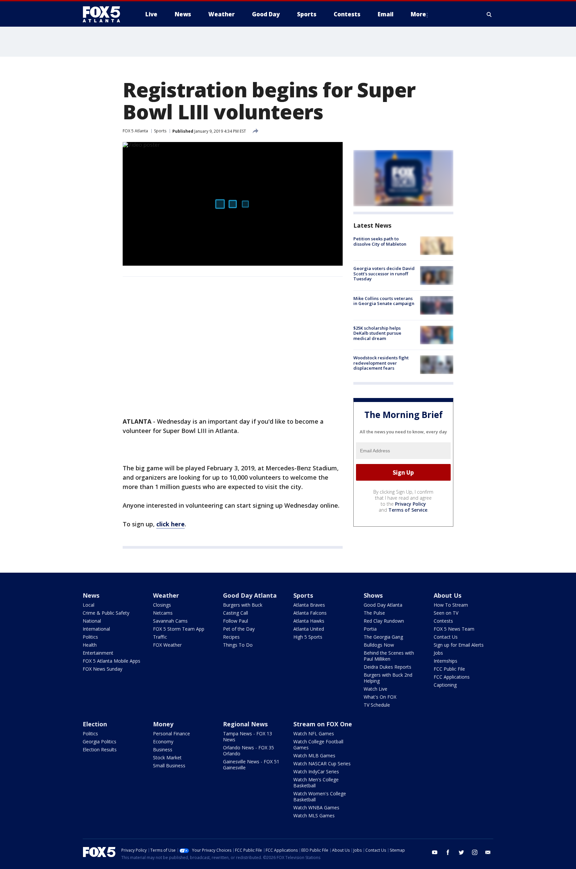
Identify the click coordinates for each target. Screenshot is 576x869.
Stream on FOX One (322, 724)
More (418, 14)
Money (163, 724)
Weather (166, 595)
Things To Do (238, 645)
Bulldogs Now (379, 645)
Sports (160, 131)
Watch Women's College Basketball (319, 796)
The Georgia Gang (383, 637)
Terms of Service (407, 510)
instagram (474, 852)
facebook (448, 852)
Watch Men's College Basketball (316, 782)
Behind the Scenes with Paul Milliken (389, 656)
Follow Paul (235, 621)
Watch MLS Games (314, 815)
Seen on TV (446, 613)
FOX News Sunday (102, 669)
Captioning (445, 685)
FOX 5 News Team (454, 629)
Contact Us (446, 637)
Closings (162, 605)
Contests (443, 621)
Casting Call (235, 613)
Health (90, 645)
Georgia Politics (99, 741)
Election (95, 724)
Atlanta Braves (309, 605)
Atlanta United (308, 629)
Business (162, 749)
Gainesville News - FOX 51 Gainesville (251, 764)
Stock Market (167, 757)
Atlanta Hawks (308, 621)
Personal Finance (171, 733)
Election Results (100, 749)
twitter (461, 852)
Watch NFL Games (313, 733)
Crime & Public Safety (106, 613)
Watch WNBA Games (316, 807)
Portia (370, 629)
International (96, 629)
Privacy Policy (410, 504)
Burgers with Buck (242, 605)
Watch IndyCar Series (316, 771)
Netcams (163, 613)
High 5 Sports (307, 637)
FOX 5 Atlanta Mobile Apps (111, 661)
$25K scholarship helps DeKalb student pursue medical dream (377, 333)
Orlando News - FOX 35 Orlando (248, 750)
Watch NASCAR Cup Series (322, 763)
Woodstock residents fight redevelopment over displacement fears (381, 363)
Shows (373, 595)
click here (170, 524)
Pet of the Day (239, 629)
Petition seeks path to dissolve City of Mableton (379, 241)
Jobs (438, 653)
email (488, 852)
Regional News (245, 724)
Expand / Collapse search (489, 14)
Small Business (169, 765)
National (92, 621)
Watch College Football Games (318, 744)
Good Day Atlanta (250, 595)
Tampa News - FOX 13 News (247, 736)
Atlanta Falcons (310, 613)
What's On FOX (380, 697)
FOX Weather (167, 645)
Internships (445, 661)
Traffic (160, 637)
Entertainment (98, 653)
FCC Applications (452, 677)
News (91, 595)
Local (88, 605)
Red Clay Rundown (384, 621)
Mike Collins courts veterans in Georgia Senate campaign (383, 301)
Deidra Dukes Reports (387, 667)
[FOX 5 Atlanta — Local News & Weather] (105, 14)
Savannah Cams (170, 621)
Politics (90, 637)
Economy (163, 741)
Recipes (231, 637)
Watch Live (375, 689)
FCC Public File (449, 669)
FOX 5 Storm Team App (178, 629)
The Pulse (374, 613)
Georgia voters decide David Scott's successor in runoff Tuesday (384, 273)
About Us (447, 595)
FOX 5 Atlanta (135, 131)
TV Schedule (377, 705)
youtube (434, 852)
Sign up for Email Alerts (459, 645)
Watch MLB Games (314, 755)
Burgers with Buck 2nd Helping (388, 678)
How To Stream (451, 605)
